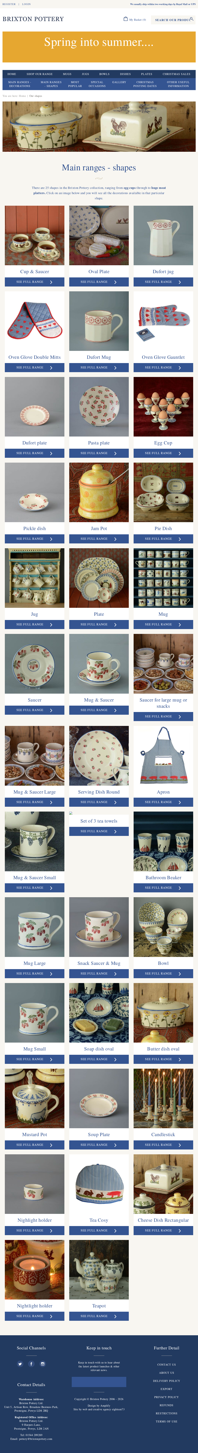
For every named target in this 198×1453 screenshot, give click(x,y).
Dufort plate (34, 442)
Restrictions (167, 1413)
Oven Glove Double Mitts (35, 357)
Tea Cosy (99, 1220)
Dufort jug (163, 271)
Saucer (35, 699)
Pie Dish (163, 528)
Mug (163, 614)
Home (12, 74)
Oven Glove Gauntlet (163, 357)
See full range (30, 282)
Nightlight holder (34, 1305)
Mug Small (34, 1048)
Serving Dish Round (99, 791)
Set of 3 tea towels (98, 820)
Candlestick (163, 1134)
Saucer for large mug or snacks (163, 702)
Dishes (125, 74)
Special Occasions (97, 84)
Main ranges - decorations (19, 84)
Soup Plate (99, 1134)
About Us (166, 1373)
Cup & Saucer (34, 271)
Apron (163, 791)
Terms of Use (167, 1421)
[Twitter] (20, 1362)
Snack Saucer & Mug (99, 963)
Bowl (163, 963)
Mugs (67, 74)
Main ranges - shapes (51, 84)
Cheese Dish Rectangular (163, 1220)
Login (26, 4)
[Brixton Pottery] (33, 19)
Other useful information (178, 84)
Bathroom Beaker (163, 877)
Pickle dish (34, 528)
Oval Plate (99, 271)
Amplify (105, 1405)
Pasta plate (99, 442)
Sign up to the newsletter (99, 1382)
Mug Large (35, 963)
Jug (34, 614)
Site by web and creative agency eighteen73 (99, 1409)
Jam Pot (99, 528)
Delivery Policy (166, 1381)
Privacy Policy (166, 1397)
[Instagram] (42, 1362)
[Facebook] (31, 1362)
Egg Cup (163, 442)
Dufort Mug (99, 357)
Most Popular (75, 84)
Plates (146, 74)
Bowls (104, 74)
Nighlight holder (35, 1220)
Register (9, 4)
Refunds (166, 1405)
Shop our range (40, 74)
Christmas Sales (176, 74)
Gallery (119, 82)
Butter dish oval (163, 1048)
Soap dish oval (99, 1048)
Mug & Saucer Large (35, 791)
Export (166, 1389)
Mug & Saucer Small (34, 877)
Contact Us (166, 1364)
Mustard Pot (34, 1134)
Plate (99, 614)
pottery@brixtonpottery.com (35, 1439)
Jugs (85, 74)
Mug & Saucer (99, 699)
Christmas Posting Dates (145, 84)
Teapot (99, 1305)
